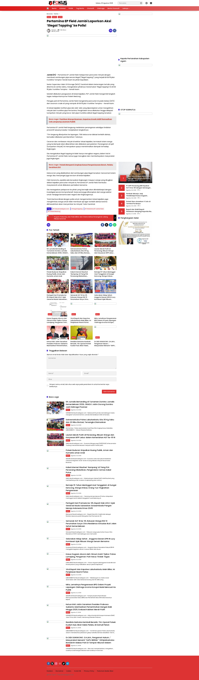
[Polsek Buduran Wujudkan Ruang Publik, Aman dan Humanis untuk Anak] (58, 263)
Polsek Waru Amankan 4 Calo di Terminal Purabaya (138, 203)
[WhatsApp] (114, 225)
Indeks (68, 671)
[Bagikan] (114, 30)
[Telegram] (110, 225)
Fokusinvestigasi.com (62, 209)
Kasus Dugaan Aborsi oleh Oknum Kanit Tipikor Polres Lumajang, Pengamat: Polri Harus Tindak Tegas (57, 320)
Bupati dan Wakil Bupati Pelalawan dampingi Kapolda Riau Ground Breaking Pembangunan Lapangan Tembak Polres (139, 210)
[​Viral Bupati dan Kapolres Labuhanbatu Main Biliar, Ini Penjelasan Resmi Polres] (81, 309)
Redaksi (54, 30)
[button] (141, 3)
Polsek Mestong (55, 211)
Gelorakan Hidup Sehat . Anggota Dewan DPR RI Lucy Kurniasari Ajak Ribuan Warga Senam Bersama (104, 297)
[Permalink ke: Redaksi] (49, 30)
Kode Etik (77, 671)
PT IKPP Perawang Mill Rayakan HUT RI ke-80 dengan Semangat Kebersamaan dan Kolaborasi (138, 187)
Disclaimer (59, 671)
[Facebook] (102, 225)
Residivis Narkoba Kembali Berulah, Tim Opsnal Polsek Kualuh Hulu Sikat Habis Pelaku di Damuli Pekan (80, 344)
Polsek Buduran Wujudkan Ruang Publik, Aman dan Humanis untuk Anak (56, 274)
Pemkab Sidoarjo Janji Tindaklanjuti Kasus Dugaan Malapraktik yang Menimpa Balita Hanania (139, 195)
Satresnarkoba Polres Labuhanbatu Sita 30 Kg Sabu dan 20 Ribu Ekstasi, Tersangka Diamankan (80, 251)
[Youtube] (60, 663)
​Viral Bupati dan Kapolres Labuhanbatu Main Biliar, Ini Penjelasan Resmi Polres (80, 320)
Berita (49, 17)
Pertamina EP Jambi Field (95, 209)
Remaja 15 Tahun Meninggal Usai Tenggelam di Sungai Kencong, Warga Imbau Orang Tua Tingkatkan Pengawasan (104, 274)
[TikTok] (63, 663)
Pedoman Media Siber (105, 671)
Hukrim (54, 17)
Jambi (60, 17)
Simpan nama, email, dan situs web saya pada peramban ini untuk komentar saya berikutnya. (79, 385)
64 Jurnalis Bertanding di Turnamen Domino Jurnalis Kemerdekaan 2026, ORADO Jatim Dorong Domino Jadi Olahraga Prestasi (57, 251)
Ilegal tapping (78, 209)
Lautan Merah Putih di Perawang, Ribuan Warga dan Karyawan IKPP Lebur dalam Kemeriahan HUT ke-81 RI (104, 251)
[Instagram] (56, 663)
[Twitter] (106, 225)
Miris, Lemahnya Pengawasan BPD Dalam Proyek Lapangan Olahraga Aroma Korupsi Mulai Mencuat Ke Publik (105, 320)
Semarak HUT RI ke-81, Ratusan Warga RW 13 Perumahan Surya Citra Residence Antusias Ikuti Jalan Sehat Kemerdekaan (80, 297)
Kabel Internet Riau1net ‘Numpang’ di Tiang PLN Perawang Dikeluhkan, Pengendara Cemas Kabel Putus (80, 274)
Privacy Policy (89, 671)
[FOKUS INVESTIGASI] (57, 3)
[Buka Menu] (151, 3)
